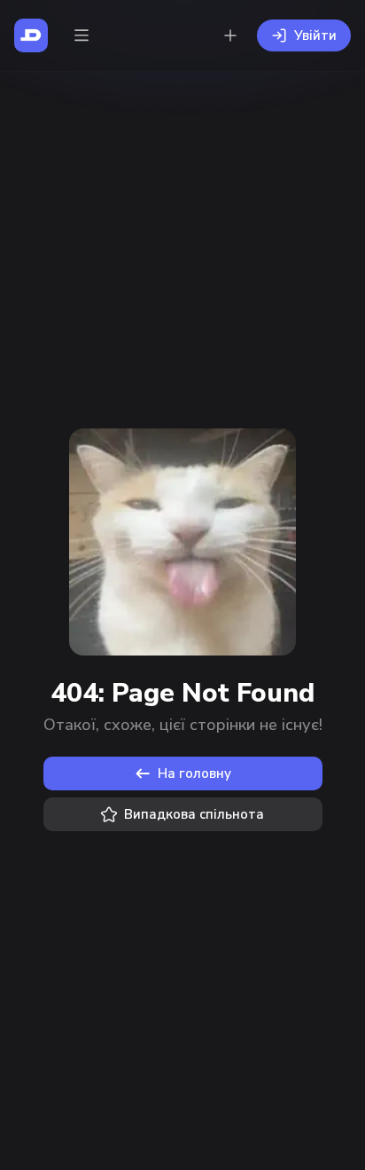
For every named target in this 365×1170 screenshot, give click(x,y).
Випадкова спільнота (194, 814)
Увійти (315, 35)
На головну (194, 773)
